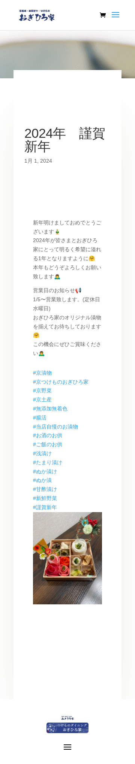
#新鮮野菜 (45, 498)
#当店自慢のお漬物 (55, 427)
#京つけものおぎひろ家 (60, 382)
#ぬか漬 (42, 480)
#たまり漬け (47, 462)
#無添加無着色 (50, 409)
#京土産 (42, 399)
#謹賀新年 (45, 507)
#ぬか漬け (45, 471)
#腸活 (39, 418)
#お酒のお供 (47, 435)
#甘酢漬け (45, 489)
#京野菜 (42, 390)
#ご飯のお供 (47, 444)
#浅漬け (42, 453)
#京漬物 (42, 373)
